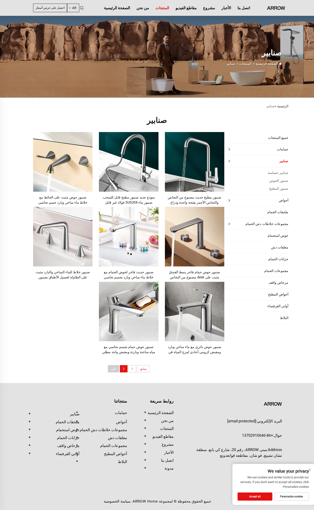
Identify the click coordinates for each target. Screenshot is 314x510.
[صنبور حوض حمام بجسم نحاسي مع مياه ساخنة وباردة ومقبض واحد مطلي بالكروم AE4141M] (128, 311)
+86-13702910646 (257, 435)
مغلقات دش (279, 247)
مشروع (209, 8)
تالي (113, 368)
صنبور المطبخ (278, 189)
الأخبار (226, 8)
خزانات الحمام (278, 259)
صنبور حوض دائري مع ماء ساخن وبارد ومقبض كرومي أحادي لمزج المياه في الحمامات (194, 350)
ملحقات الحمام (277, 212)
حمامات (282, 149)
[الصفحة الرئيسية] (276, 8)
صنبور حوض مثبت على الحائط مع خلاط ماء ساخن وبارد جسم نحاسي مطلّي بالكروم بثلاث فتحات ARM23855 (62, 200)
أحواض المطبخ (278, 294)
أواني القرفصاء (277, 306)
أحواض (283, 200)
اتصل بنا (244, 8)
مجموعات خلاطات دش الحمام (266, 224)
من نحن (142, 8)
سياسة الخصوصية (117, 501)
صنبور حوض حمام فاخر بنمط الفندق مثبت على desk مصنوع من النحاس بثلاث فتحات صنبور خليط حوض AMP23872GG (194, 275)
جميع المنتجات (278, 138)
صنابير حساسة (278, 173)
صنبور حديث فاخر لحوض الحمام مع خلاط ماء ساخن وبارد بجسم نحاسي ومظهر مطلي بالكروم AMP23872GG (128, 275)
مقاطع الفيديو (186, 8)
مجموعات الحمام (276, 271)
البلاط (284, 318)
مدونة (169, 468)
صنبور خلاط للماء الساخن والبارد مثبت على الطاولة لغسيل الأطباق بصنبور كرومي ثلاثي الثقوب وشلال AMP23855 (63, 275)
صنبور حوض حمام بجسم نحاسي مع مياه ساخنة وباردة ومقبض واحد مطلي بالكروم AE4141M (128, 350)
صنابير (230, 64)
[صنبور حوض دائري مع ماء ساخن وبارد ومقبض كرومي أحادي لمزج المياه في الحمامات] (194, 311)
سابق (143, 368)
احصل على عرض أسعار (50, 7)
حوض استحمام (278, 236)
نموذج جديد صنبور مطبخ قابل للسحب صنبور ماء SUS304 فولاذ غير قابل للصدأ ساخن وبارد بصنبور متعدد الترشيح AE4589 (129, 200)
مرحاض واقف (278, 283)
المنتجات (162, 8)
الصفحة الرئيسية (117, 8)
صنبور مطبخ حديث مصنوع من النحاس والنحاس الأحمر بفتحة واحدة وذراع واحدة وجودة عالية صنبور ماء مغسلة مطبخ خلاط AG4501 (194, 200)
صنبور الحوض (278, 181)
